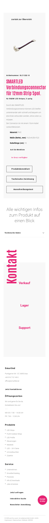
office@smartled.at (12, 381)
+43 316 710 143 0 (24, 341)
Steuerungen (11, 441)
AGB (36, 518)
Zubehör (10, 456)
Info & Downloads (13, 480)
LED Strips (11, 430)
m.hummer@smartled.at (24, 348)
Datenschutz (17, 520)
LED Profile (11, 438)
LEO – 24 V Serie (13, 448)
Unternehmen (12, 470)
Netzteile (10, 445)
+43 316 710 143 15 (24, 296)
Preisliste (10, 477)
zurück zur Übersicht (21, 19)
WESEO (30, 520)
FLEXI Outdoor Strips (14, 434)
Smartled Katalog (13, 473)
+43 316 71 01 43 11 (24, 318)
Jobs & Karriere (12, 484)
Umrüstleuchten (13, 452)
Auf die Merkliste (17, 150)
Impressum (8, 520)
